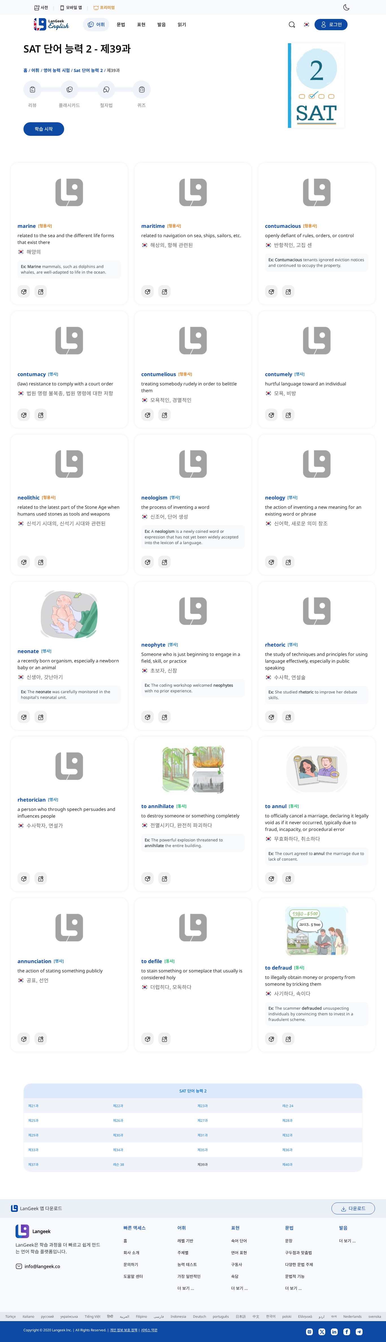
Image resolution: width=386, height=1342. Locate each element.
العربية (124, 1316)
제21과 (33, 1105)
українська (69, 1316)
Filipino (141, 1316)
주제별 (182, 1252)
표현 (235, 1228)
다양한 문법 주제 (299, 1264)
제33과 (33, 1149)
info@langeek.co (42, 1266)
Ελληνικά (305, 1316)
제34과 (118, 1149)
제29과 (33, 1135)
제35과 (203, 1149)
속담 (234, 1276)
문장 (288, 1240)
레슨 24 (287, 1105)
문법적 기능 (295, 1276)
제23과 (203, 1105)
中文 (256, 1316)
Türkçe (10, 1316)
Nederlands (352, 1316)
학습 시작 (44, 129)
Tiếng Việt (92, 1316)
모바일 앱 (74, 7)
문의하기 (130, 1264)
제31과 (203, 1135)
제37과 (33, 1164)
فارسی (159, 1316)
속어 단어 (239, 1240)
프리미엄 (107, 7)
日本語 (241, 1316)
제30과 (118, 1135)
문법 (289, 1228)
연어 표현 (239, 1252)
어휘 (35, 70)
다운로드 (357, 1208)
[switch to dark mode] (346, 7)
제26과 (118, 1120)
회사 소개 (131, 1252)
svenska (374, 1316)
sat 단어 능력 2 (88, 70)
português (221, 1316)
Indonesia (178, 1316)
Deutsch (199, 1316)
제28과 (287, 1120)
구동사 (236, 1264)
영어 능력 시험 (57, 70)
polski (286, 1316)
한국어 (271, 1316)
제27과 (203, 1120)
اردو (321, 1316)
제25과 (33, 1120)
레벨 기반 (185, 1240)
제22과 (118, 1105)
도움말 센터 (133, 1276)
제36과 (287, 1149)
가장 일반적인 (189, 1276)
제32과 (287, 1135)
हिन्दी (110, 1316)
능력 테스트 (187, 1264)
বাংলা (334, 1316)
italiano (28, 1316)
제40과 (287, 1164)
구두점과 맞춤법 (298, 1252)
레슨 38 (118, 1164)
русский (47, 1316)
